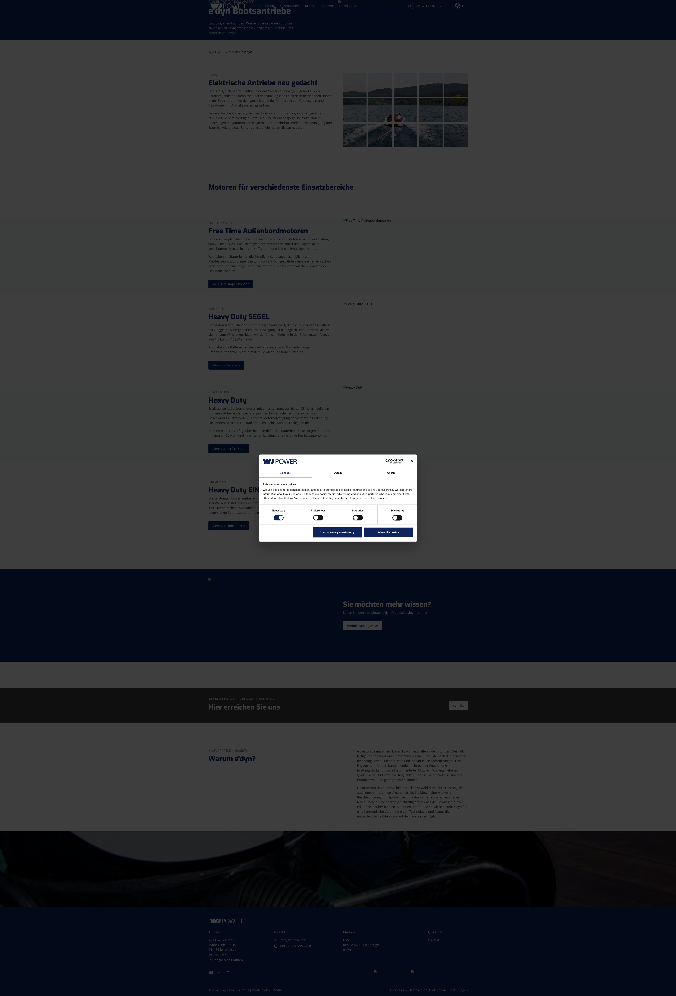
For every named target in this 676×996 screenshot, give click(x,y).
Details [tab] (338, 472)
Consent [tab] (285, 472)
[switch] (318, 517)
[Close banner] (412, 461)
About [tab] (391, 472)
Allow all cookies (388, 532)
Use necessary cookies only (337, 532)
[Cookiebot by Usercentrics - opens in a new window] (388, 461)
